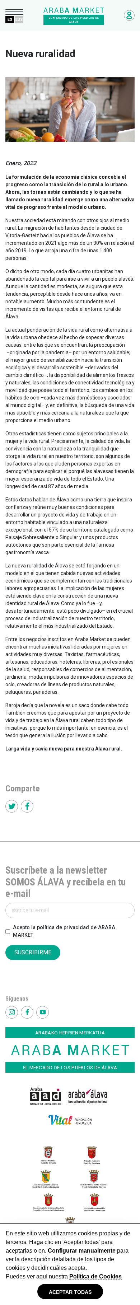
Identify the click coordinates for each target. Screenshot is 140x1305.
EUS (19, 19)
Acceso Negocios (129, 15)
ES (10, 19)
